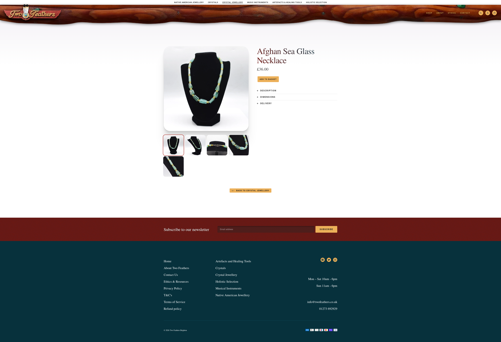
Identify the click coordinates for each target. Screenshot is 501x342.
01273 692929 (328, 309)
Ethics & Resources (176, 281)
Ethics (452, 13)
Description (268, 91)
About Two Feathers (176, 268)
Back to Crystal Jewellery (252, 190)
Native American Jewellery (233, 295)
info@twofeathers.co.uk (322, 302)
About (440, 13)
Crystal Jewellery (226, 275)
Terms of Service (174, 302)
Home (167, 261)
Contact (465, 13)
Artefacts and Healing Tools (233, 261)
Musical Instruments (228, 288)
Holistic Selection (227, 281)
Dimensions (267, 97)
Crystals (221, 268)
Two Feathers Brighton (178, 330)
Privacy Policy (173, 288)
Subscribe (326, 229)
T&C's (168, 295)
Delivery (266, 103)
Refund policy (173, 309)
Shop (429, 13)
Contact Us (171, 275)
